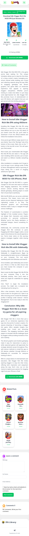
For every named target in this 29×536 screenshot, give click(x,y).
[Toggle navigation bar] (4, 2)
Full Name (5, 474)
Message (5, 460)
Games (9, 12)
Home (5, 12)
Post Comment (8, 494)
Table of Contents (10, 65)
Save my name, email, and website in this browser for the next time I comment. (14, 489)
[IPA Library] (14, 2)
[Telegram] (14, 530)
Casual (13, 12)
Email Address (6, 481)
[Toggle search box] (24, 2)
